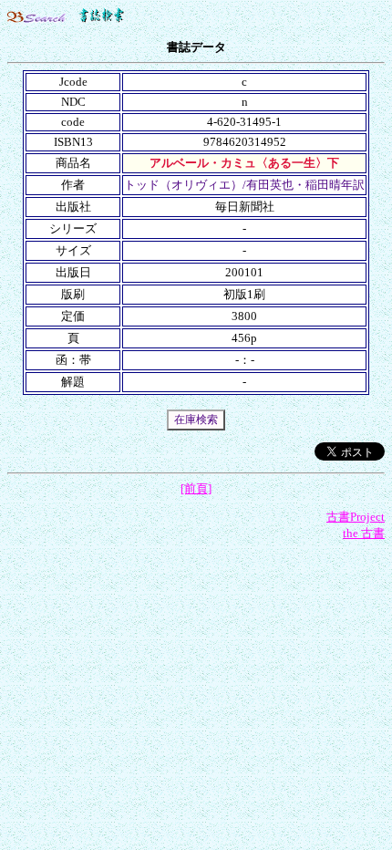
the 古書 (364, 533)
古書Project (355, 516)
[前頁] (196, 488)
